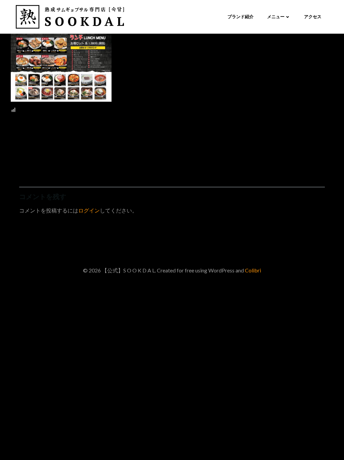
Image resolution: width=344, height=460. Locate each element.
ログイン (89, 210)
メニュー (276, 16)
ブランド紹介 (240, 16)
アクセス (312, 16)
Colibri (253, 270)
